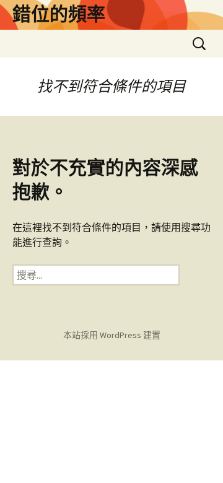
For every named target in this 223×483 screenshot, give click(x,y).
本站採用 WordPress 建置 (111, 335)
